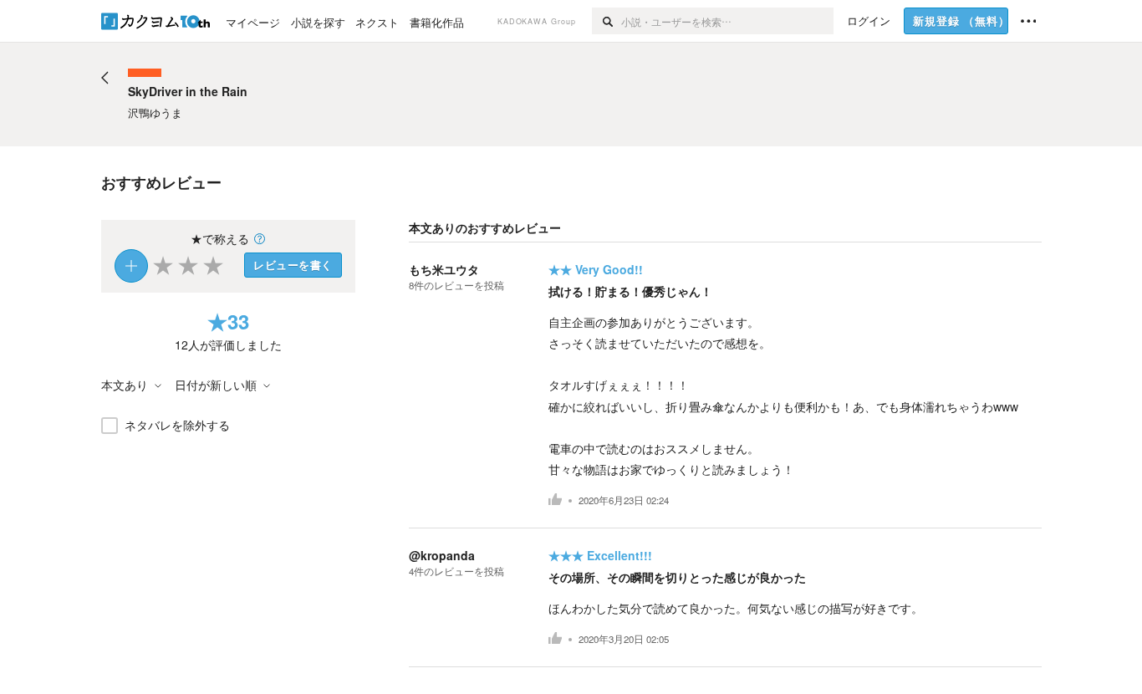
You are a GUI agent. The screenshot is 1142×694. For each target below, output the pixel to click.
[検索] (606, 21)
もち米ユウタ (444, 269)
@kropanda (442, 555)
